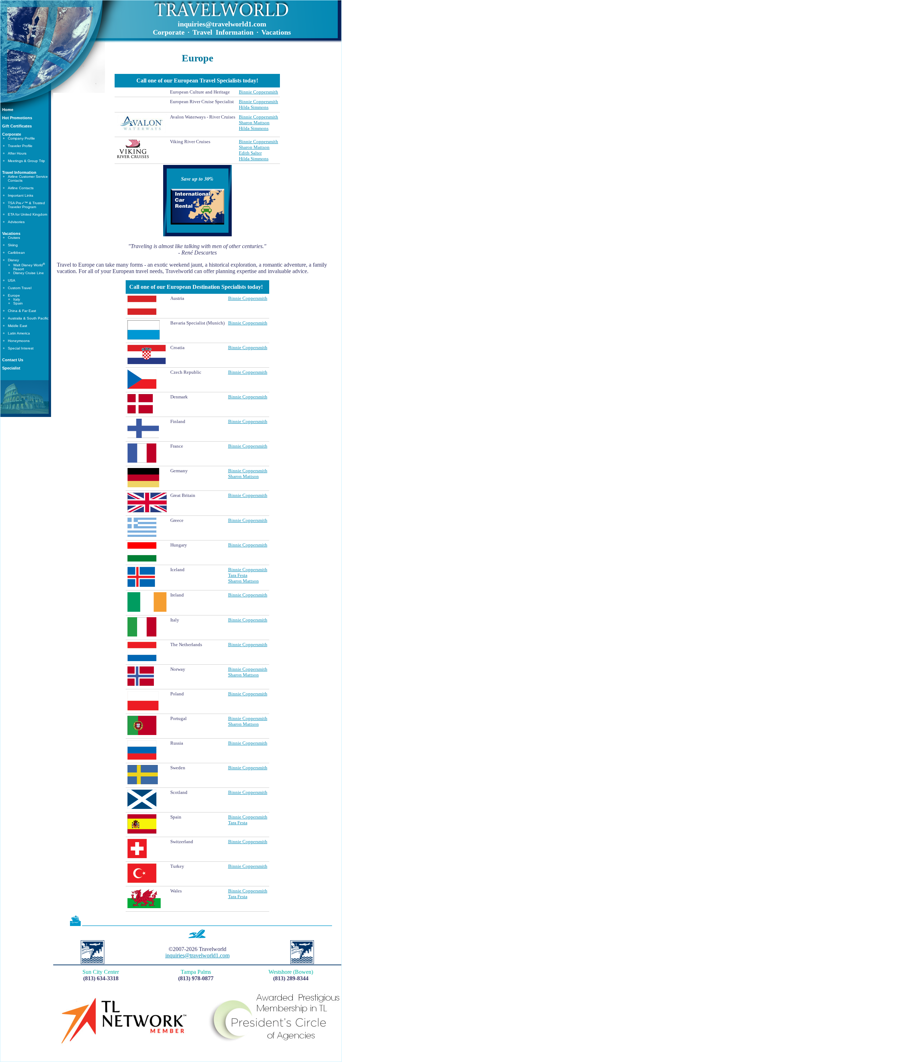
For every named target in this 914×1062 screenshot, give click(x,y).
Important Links (20, 195)
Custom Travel (19, 288)
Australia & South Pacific (28, 318)
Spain (18, 303)
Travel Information (19, 172)
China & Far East (22, 311)
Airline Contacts (21, 188)
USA (11, 280)
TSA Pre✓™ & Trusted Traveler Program (26, 205)
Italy (16, 299)
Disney (13, 260)
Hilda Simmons (253, 107)
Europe (14, 295)
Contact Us (12, 360)
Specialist (11, 368)
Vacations (11, 233)
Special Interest (21, 348)
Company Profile (21, 138)
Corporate (11, 134)
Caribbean (16, 253)
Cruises (14, 238)
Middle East (17, 326)
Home (7, 109)
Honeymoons (19, 341)
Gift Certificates (17, 126)
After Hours (17, 153)
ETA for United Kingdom (27, 214)
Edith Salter (250, 153)
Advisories (16, 222)
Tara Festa (237, 575)
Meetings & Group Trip (26, 161)
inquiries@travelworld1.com (222, 24)
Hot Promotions (17, 118)
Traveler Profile (20, 146)
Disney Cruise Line (28, 273)
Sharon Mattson (254, 122)
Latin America (19, 333)
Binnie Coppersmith (258, 92)
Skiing (13, 245)
